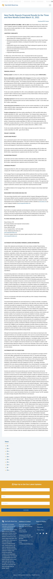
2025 (8, 448)
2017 (8, 470)
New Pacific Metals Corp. (26, 574)
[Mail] (37, 533)
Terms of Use (40, 527)
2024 (8, 451)
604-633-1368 (27, 535)
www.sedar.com (42, 201)
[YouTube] (46, 533)
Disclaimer (39, 524)
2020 (8, 462)
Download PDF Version (43, 21)
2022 (8, 456)
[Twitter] (40, 533)
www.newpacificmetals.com (24, 203)
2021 (8, 459)
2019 (8, 464)
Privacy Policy (40, 529)
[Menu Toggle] (49, 5)
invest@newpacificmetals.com (26, 543)
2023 (8, 454)
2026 (8, 445)
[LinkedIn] (43, 533)
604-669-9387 (24, 540)
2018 (8, 467)
